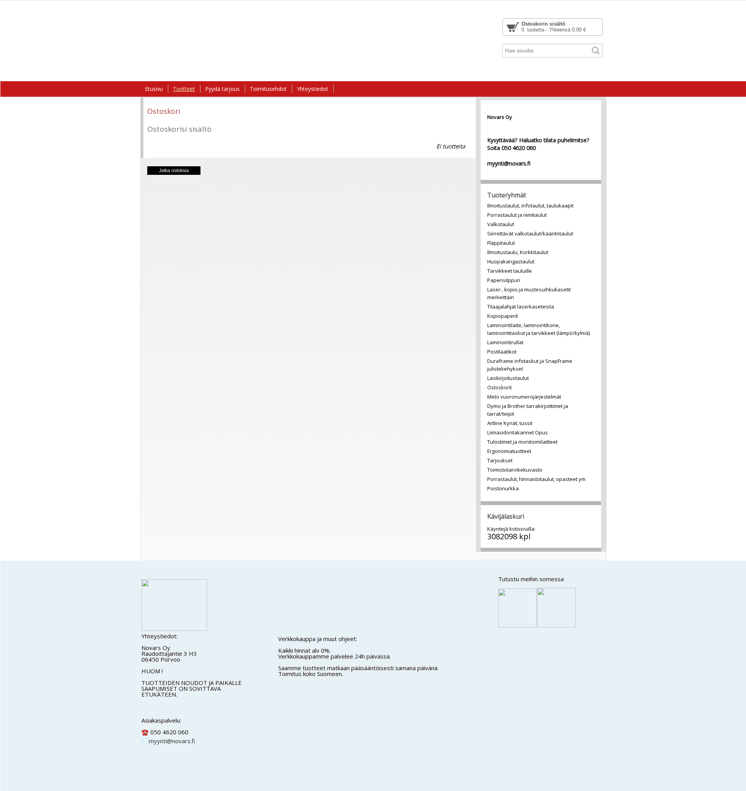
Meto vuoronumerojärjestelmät (524, 396)
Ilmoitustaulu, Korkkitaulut (517, 252)
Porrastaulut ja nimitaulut (517, 214)
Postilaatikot (501, 351)
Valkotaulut (500, 224)
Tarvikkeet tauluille (509, 270)
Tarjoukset (499, 460)
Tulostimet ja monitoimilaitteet (522, 441)
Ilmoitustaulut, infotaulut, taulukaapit (530, 205)
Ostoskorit (499, 387)
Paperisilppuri (503, 280)
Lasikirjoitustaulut (508, 378)
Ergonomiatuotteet (509, 451)
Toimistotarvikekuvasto (514, 469)
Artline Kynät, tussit (509, 423)
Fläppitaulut (501, 242)
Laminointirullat (505, 342)
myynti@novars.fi (172, 741)
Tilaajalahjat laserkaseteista (520, 306)
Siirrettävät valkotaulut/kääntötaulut (530, 233)
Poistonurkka (503, 488)
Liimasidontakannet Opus (517, 432)
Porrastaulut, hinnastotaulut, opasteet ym (536, 479)
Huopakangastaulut (510, 261)
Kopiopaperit (502, 315)
